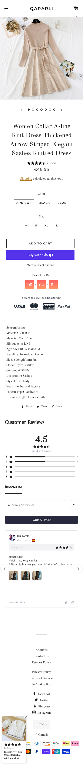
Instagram (44, 712)
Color (41, 194)
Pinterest (43, 706)
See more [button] (66, 564)
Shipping (26, 178)
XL (46, 225)
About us (41, 650)
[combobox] (74, 504)
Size (41, 216)
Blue (61, 202)
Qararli (41, 8)
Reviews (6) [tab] (13, 487)
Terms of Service (41, 678)
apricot (23, 202)
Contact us (41, 656)
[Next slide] (61, 109)
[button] (41, 163)
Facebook (43, 694)
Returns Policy (41, 662)
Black (44, 202)
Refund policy (41, 684)
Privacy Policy (41, 672)
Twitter (44, 700)
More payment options (40, 264)
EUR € (40, 724)
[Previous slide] (22, 109)
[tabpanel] (41, 58)
